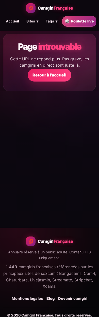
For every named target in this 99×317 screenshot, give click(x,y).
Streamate (62, 279)
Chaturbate (17, 279)
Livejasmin (40, 279)
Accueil (12, 21)
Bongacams (70, 273)
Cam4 (89, 273)
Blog (50, 298)
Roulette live (79, 21)
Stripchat (83, 279)
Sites (32, 21)
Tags (51, 21)
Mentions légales (27, 298)
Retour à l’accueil (49, 74)
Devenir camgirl (72, 298)
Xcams (49, 286)
